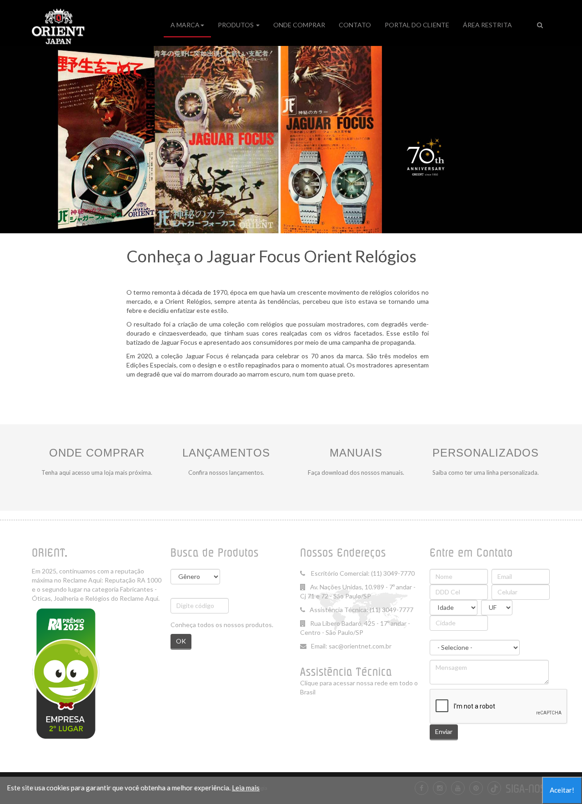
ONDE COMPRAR (299, 25)
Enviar (443, 731)
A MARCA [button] (185, 25)
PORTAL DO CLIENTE (417, 25)
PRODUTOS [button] (236, 25)
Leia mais (246, 788)
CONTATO (355, 25)
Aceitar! (562, 790)
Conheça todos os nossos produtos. (222, 624)
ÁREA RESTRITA (487, 25)
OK (181, 641)
